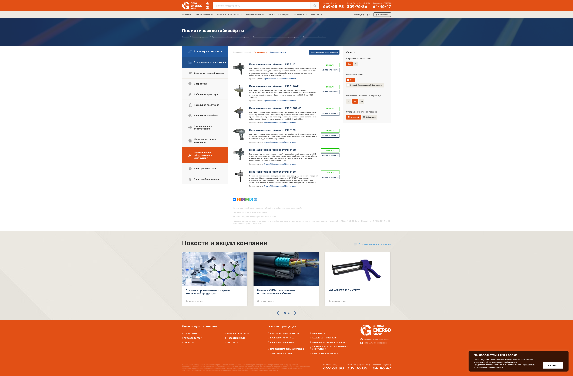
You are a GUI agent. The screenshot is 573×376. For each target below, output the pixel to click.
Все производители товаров (210, 62)
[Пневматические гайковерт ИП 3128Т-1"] (239, 113)
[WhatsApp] (247, 199)
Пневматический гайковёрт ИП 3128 (272, 149)
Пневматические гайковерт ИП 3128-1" (274, 86)
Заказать (330, 65)
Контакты (232, 343)
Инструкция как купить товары (324, 52)
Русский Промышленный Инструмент (366, 85)
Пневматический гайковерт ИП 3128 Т (273, 171)
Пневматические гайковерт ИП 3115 (272, 64)
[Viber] (243, 199)
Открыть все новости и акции (375, 244)
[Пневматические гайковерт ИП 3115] (239, 69)
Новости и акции (236, 338)
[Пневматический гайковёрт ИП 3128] (239, 154)
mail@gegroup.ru (362, 14)
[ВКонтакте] (234, 199)
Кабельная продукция (206, 105)
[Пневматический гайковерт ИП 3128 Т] (239, 176)
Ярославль (383, 15)
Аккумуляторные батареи (209, 73)
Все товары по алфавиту (208, 51)
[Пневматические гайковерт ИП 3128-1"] (239, 91)
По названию (259, 52)
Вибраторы (200, 83)
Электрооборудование (207, 179)
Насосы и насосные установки (205, 140)
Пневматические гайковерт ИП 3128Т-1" (275, 108)
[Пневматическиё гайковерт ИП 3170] (239, 135)
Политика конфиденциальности (264, 371)
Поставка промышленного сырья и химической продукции (208, 292)
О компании (190, 333)
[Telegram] (255, 199)
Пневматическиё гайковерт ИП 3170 (272, 130)
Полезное (189, 343)
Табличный (371, 117)
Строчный (355, 117)
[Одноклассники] (239, 199)
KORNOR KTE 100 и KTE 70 (344, 290)
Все (351, 80)
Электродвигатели (205, 168)
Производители (193, 338)
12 (349, 101)
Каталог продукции (238, 333)
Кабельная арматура (206, 94)
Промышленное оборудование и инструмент (203, 155)
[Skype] (251, 199)
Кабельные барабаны (206, 115)
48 (362, 101)
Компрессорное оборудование (203, 127)
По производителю (278, 52)
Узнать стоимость (330, 70)
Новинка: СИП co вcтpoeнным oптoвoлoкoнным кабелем (276, 292)
